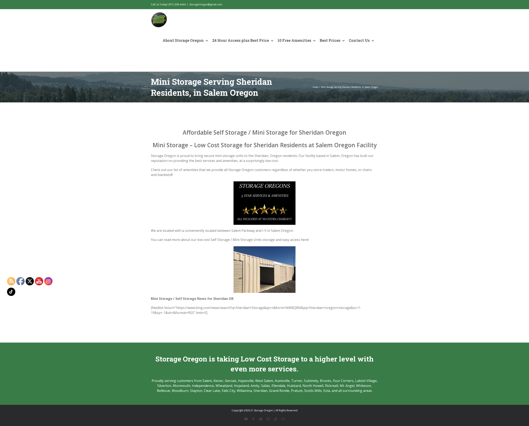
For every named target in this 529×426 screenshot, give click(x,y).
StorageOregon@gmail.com (205, 4)
